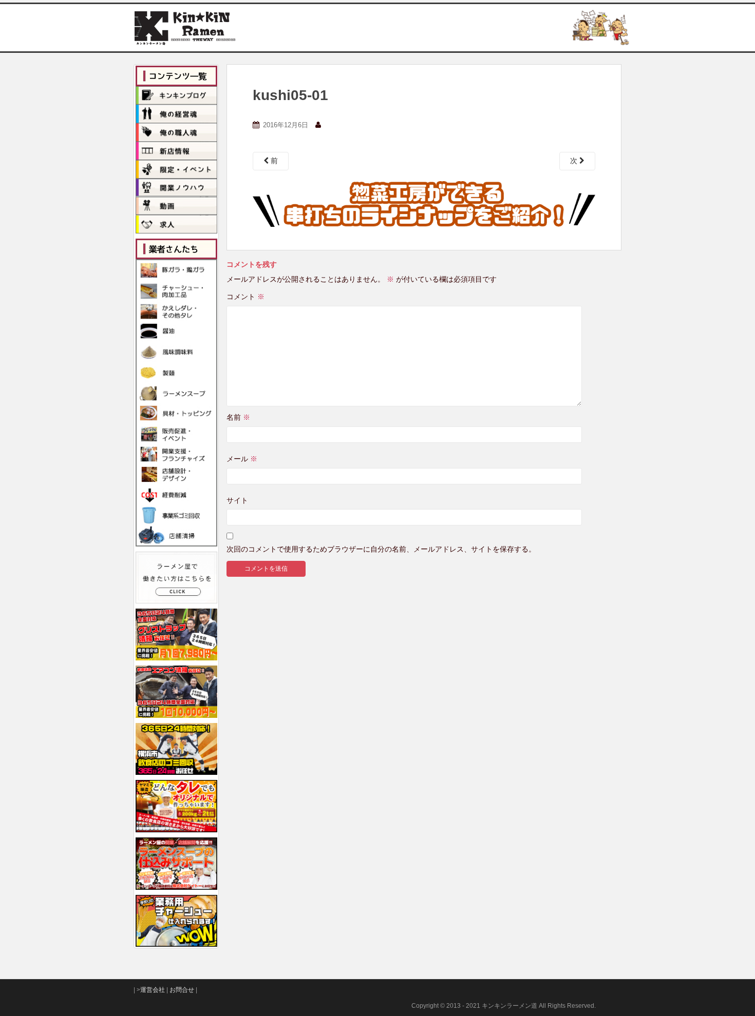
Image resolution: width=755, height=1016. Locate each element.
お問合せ (181, 989)
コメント (245, 296)
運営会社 (152, 989)
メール (241, 459)
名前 (238, 417)
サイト (237, 500)
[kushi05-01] (424, 203)
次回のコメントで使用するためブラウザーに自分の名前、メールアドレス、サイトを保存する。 (381, 549)
